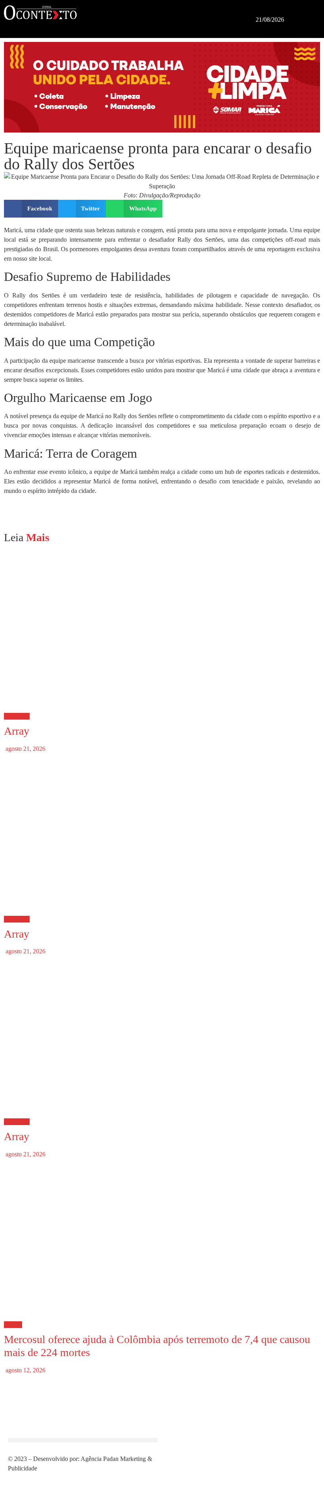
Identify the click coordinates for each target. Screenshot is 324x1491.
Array (16, 731)
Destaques (17, 716)
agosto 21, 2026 (24, 748)
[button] (166, 13)
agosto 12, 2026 (24, 1370)
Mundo (13, 1324)
